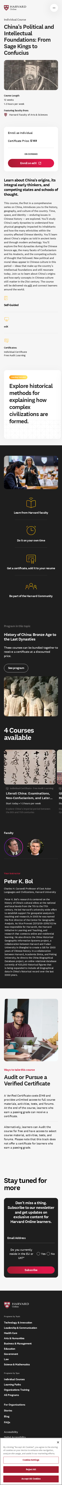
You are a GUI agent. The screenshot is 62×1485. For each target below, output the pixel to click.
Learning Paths (12, 1384)
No (53, 1254)
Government (11, 1354)
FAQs (7, 1422)
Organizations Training (16, 1389)
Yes (43, 1254)
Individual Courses (14, 1379)
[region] (31, 1461)
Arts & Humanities (14, 1338)
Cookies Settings (31, 1460)
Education (9, 1348)
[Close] (58, 1442)
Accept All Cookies (30, 1478)
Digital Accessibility (15, 1437)
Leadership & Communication (20, 1328)
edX (30, 285)
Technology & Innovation (18, 1322)
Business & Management (18, 1343)
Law (6, 1359)
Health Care (10, 1333)
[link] (31, 163)
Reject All (31, 1469)
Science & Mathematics (17, 1364)
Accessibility (11, 1432)
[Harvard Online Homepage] (15, 7)
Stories (8, 1410)
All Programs (11, 1395)
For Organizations (14, 1404)
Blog (6, 1416)
